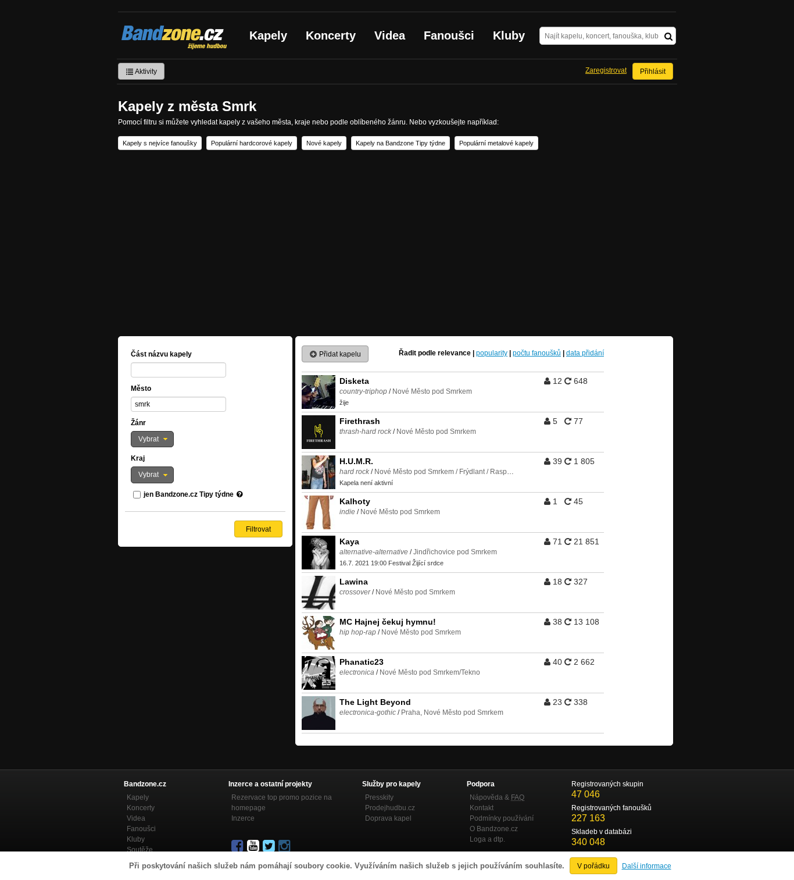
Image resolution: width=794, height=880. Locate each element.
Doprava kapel (388, 818)
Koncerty (331, 35)
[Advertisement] (397, 243)
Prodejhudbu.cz (390, 808)
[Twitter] (270, 846)
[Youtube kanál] (254, 846)
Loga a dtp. (487, 839)
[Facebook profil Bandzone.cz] (238, 846)
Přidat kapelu (339, 354)
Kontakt (481, 808)
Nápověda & (497, 797)
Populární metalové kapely (496, 143)
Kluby (509, 35)
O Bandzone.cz (494, 829)
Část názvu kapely (161, 354)
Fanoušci (449, 35)
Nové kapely (324, 143)
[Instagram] (285, 846)
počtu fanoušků (537, 353)
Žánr (138, 423)
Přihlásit (653, 71)
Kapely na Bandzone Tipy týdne (400, 143)
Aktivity (145, 71)
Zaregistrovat (606, 70)
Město (141, 388)
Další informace (646, 866)
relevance (454, 353)
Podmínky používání (502, 818)
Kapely (268, 35)
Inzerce (243, 818)
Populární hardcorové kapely (251, 143)
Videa (389, 35)
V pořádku (593, 866)
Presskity (379, 797)
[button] (152, 439)
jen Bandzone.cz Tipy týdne (189, 494)
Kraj (138, 458)
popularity (491, 353)
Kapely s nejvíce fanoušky (160, 143)
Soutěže (140, 850)
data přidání (585, 353)
